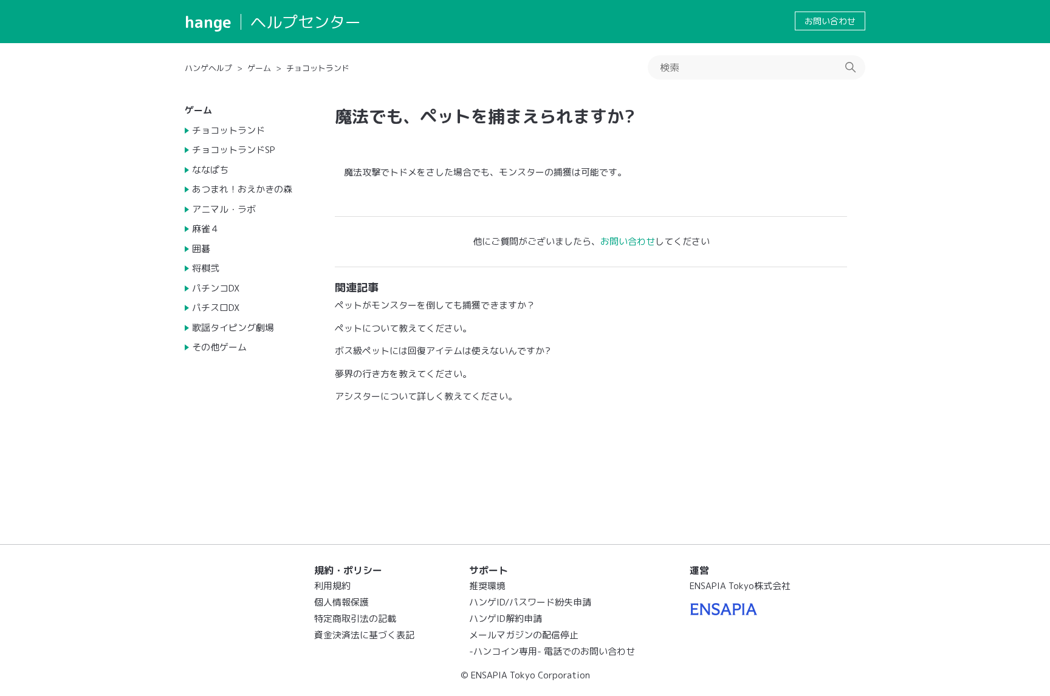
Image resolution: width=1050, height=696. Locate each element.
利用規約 (332, 585)
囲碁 (201, 248)
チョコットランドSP (233, 149)
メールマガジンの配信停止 (523, 635)
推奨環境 (487, 585)
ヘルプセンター (305, 22)
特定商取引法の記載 (355, 618)
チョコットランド (317, 68)
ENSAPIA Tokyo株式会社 (740, 585)
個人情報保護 (341, 602)
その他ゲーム (219, 347)
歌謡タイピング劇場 (233, 327)
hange (208, 22)
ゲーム (259, 68)
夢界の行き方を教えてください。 (403, 373)
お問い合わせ (830, 21)
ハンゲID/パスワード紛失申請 (530, 602)
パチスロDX (215, 307)
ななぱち (210, 169)
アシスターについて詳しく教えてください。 (426, 396)
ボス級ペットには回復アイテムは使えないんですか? (443, 350)
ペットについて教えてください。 (403, 328)
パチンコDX (215, 288)
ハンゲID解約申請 (505, 618)
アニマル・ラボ (224, 209)
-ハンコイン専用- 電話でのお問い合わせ (552, 651)
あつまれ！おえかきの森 (242, 189)
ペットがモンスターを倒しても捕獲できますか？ (435, 305)
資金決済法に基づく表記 (364, 635)
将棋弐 (205, 268)
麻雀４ (205, 228)
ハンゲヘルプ (208, 68)
